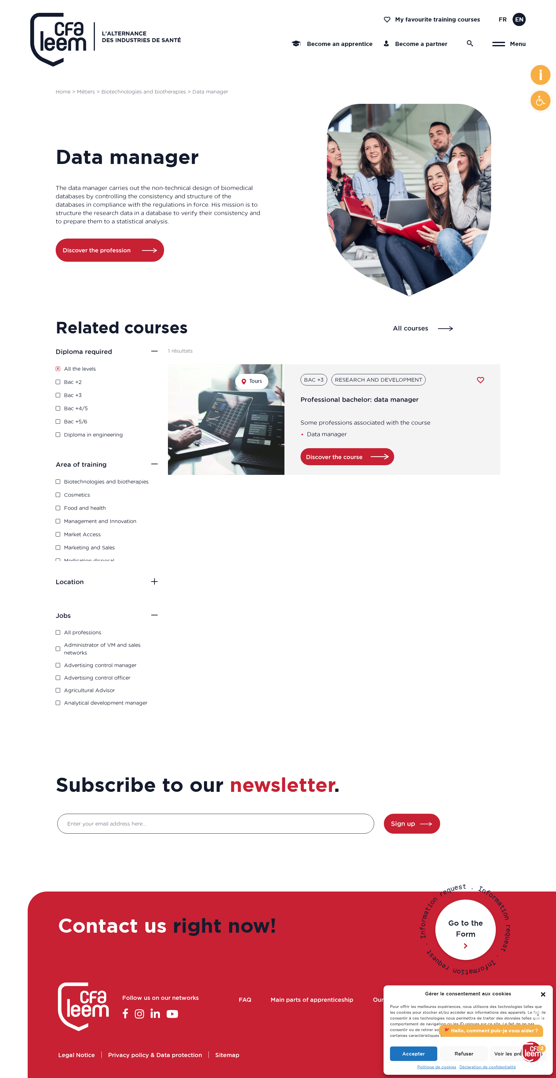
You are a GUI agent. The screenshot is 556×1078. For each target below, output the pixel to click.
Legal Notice (76, 1054)
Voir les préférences (518, 1053)
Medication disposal (89, 561)
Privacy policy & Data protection (155, 1054)
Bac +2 (73, 382)
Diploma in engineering (93, 435)
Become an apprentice (339, 44)
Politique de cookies (436, 1067)
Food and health (85, 508)
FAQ (245, 999)
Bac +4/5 (76, 408)
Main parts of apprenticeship (312, 999)
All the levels (80, 369)
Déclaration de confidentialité (487, 1067)
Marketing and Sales (89, 547)
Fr (503, 19)
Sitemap (227, 1054)
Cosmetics (77, 495)
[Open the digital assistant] (531, 1052)
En (519, 19)
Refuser (464, 1053)
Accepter (413, 1053)
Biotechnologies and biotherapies (143, 92)
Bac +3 (73, 395)
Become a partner (421, 44)
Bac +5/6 (75, 421)
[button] (540, 100)
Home (63, 92)
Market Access (82, 534)
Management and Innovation (100, 521)
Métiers (86, 92)
